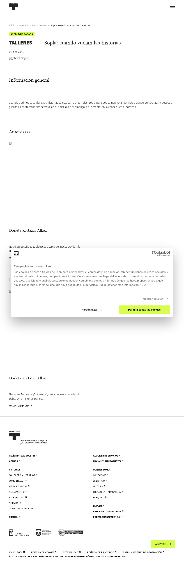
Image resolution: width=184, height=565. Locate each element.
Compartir (161, 544)
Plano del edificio (19, 509)
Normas (13, 503)
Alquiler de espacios (105, 456)
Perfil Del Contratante (107, 512)
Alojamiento (17, 492)
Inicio (12, 26)
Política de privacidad (100, 553)
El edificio (99, 481)
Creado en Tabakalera (107, 492)
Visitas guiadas (18, 487)
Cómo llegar (16, 481)
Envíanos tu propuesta (107, 461)
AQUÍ (143, 284)
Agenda (23, 26)
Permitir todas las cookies (144, 309)
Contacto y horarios (22, 475)
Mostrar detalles (153, 298)
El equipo (98, 498)
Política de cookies (42, 553)
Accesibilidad (16, 498)
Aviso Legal (15, 553)
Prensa (13, 517)
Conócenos (99, 475)
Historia (98, 487)
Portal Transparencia (106, 517)
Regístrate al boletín (22, 456)
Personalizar (89, 309)
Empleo (97, 506)
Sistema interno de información (142, 553)
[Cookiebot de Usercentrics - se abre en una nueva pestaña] (154, 253)
